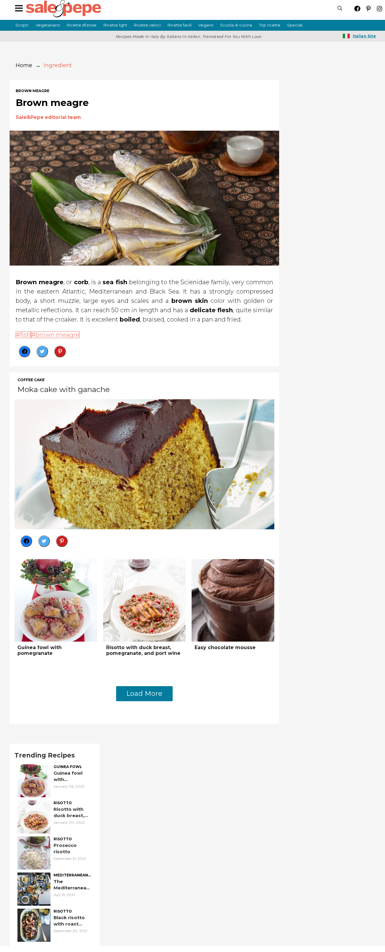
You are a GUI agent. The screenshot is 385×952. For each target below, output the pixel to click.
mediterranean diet (71, 875)
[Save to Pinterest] (60, 351)
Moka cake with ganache (63, 389)
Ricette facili (180, 25)
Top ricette (269, 25)
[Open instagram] (379, 8)
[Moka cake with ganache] (144, 463)
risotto (63, 803)
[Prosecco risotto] (34, 852)
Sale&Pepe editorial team (48, 117)
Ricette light (115, 25)
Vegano (206, 25)
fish (25, 334)
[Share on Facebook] (24, 351)
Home (24, 65)
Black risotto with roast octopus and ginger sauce (69, 921)
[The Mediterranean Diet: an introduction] (34, 888)
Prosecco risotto (65, 848)
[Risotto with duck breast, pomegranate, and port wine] (144, 600)
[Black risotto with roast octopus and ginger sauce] (34, 924)
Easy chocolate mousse (225, 647)
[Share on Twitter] (42, 351)
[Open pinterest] (368, 8)
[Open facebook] (357, 8)
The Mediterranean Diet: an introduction (71, 885)
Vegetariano (48, 25)
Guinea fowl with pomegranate (39, 650)
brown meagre (32, 91)
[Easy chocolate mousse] (233, 600)
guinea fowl (68, 767)
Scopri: (22, 25)
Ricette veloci (147, 25)
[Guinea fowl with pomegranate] (55, 600)
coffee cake (31, 380)
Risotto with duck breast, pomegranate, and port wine (143, 650)
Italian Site (364, 36)
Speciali (295, 25)
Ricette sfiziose (82, 25)
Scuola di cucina (236, 25)
